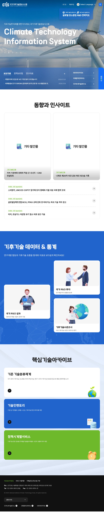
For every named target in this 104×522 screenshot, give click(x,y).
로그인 (64, 4)
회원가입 (71, 4)
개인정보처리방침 (9, 481)
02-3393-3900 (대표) (13, 488)
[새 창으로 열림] (76, 13)
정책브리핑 (18, 73)
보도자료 (7, 73)
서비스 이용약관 (20, 481)
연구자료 (29, 73)
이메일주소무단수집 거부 (33, 481)
